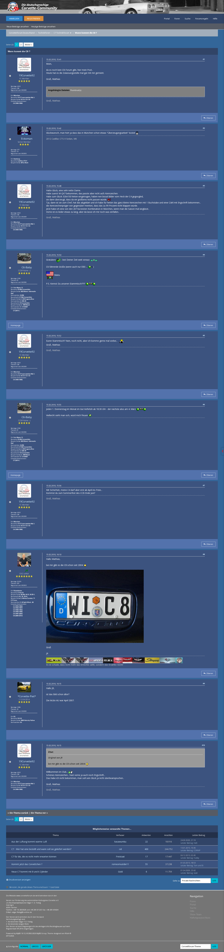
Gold (120, 871)
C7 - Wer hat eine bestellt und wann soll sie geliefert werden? (41, 849)
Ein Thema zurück (19, 812)
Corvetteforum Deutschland (22, 32)
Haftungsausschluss (200, 917)
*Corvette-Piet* (27, 696)
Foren (177, 18)
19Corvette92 (27, 75)
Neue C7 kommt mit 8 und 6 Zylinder (29, 871)
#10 (203, 745)
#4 (204, 255)
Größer (46, 946)
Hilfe (215, 18)
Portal (167, 18)
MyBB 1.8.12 (21, 933)
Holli (195, 843)
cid (120, 849)
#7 (204, 485)
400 (146, 849)
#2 (204, 128)
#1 (204, 59)
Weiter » (28, 44)
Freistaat (120, 856)
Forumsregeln (201, 18)
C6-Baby (27, 267)
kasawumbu (120, 841)
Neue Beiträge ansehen (18, 26)
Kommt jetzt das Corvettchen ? (26, 864)
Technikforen (44, 32)
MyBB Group (41, 933)
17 (146, 856)
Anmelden (14, 18)
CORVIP (197, 850)
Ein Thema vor (38, 812)
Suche (187, 18)
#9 (204, 683)
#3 (204, 186)
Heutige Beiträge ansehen (43, 26)
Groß (35, 946)
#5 (204, 335)
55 (146, 864)
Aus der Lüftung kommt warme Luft (29, 841)
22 (146, 841)
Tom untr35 (198, 865)
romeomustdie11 (120, 864)
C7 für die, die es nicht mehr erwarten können (33, 856)
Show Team (196, 914)
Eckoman (26, 138)
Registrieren (33, 18)
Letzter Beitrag (187, 843)
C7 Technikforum (61, 32)
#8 (204, 554)
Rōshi (67, 933)
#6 (204, 404)
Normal (24, 946)
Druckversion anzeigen (19, 879)
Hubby (196, 858)
